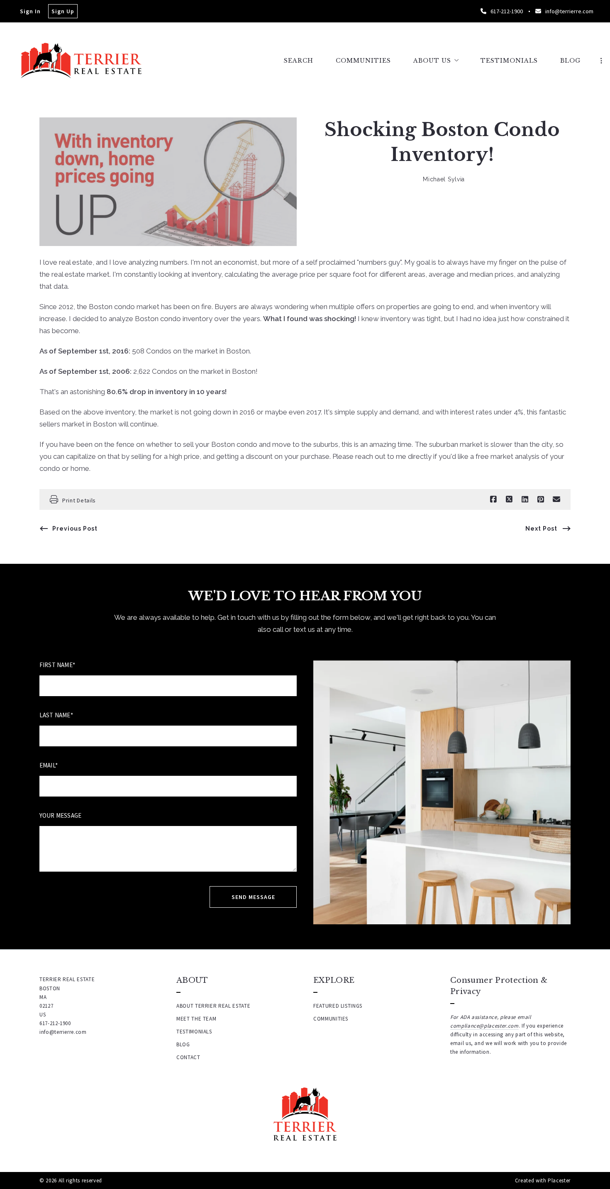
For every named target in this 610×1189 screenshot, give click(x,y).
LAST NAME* (56, 715)
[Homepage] (81, 60)
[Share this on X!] (509, 499)
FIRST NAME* (57, 665)
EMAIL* (48, 765)
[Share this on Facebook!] (493, 499)
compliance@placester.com (484, 1025)
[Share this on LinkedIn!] (525, 499)
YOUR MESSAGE (60, 815)
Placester (559, 1180)
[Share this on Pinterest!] (540, 499)
